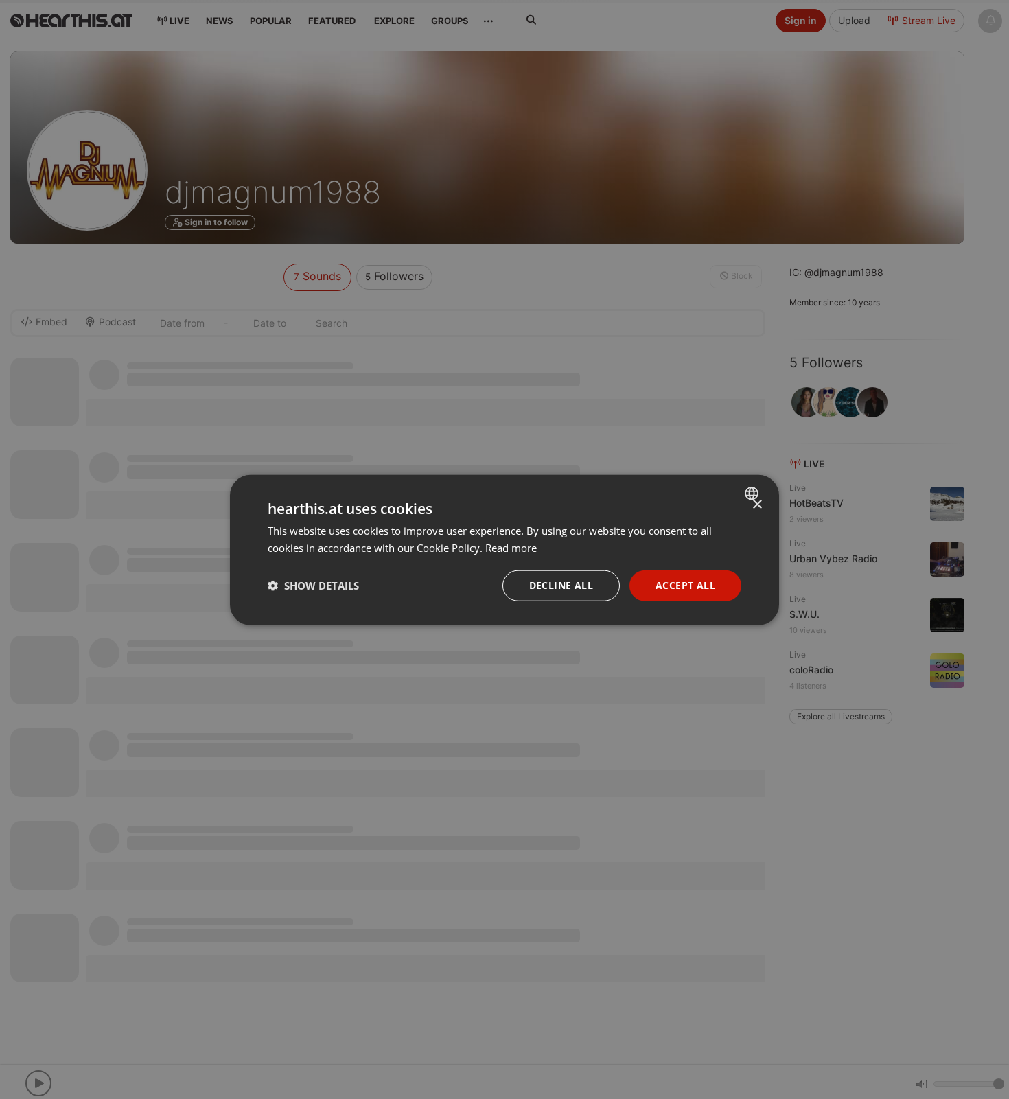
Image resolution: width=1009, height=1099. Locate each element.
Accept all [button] (685, 584)
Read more (511, 547)
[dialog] (504, 549)
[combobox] (753, 493)
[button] (313, 584)
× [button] (757, 504)
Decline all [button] (561, 584)
